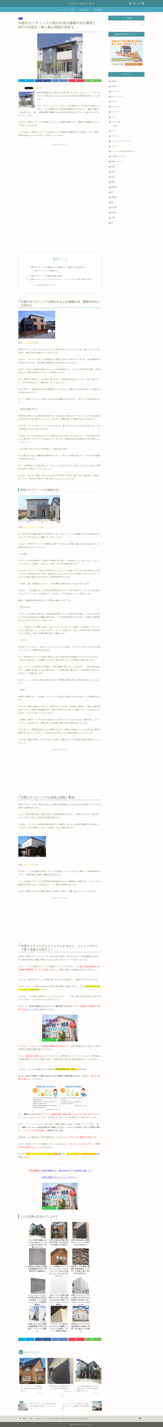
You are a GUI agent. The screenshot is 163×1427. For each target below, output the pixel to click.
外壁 (20, 18)
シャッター (115, 112)
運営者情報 (97, 10)
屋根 (113, 182)
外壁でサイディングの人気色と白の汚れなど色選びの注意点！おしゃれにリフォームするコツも (80, 1299)
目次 (73, 10)
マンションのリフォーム (121, 141)
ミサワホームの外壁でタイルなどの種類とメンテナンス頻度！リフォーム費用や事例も (59, 1327)
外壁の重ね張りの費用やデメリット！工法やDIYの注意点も (80, 1242)
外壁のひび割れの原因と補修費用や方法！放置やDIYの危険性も (37, 1269)
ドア (113, 131)
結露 (115, 126)
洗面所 (114, 212)
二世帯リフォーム (118, 156)
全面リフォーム (117, 161)
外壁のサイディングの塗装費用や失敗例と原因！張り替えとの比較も (80, 1327)
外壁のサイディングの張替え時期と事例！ (47, 276)
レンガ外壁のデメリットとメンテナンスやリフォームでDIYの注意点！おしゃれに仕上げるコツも (59, 1271)
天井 (113, 177)
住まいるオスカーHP (32, 527)
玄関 (113, 217)
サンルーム (115, 107)
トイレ (114, 117)
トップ (64, 10)
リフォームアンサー (81, 3)
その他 (114, 86)
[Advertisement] (60, 160)
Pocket (37, 88)
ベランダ (114, 136)
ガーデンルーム (117, 96)
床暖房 (114, 197)
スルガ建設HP (30, 343)
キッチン (114, 101)
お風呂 (114, 81)
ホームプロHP (30, 865)
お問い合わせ (84, 10)
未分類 (114, 207)
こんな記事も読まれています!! (45, 285)
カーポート (115, 91)
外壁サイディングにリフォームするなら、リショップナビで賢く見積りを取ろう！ (61, 280)
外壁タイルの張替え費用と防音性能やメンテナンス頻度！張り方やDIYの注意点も (80, 1270)
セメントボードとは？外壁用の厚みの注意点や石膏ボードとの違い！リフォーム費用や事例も (37, 1299)
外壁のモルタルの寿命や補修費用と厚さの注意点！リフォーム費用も (37, 1327)
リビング (114, 146)
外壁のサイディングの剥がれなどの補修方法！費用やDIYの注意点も (57, 267)
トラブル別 (115, 122)
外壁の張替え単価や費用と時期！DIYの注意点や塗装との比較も (59, 1242)
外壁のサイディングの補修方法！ (46, 271)
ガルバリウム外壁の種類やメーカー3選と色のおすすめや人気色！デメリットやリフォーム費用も (59, 1299)
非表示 (63, 259)
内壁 (113, 166)
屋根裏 (114, 187)
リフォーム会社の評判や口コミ (123, 151)
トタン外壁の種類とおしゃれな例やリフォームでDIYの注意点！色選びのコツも (37, 1243)
